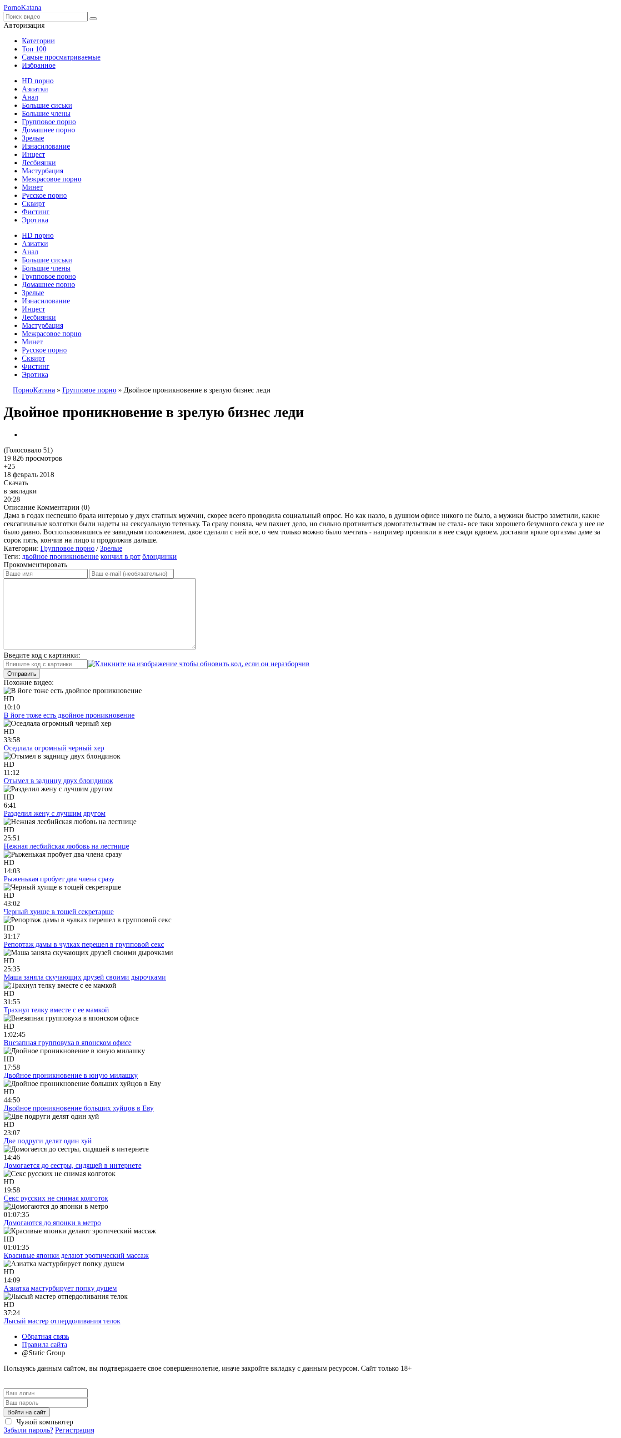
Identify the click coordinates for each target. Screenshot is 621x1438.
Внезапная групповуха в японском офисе (67, 1042)
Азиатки (35, 89)
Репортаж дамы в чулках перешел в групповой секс (84, 944)
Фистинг (36, 212)
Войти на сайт (26, 1412)
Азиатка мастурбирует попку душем (60, 1288)
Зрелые (33, 138)
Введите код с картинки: (42, 655)
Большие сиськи (47, 105)
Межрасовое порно (51, 179)
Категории (38, 41)
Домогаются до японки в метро (52, 1223)
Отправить (21, 673)
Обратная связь (45, 1336)
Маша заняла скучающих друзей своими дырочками (85, 977)
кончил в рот (120, 556)
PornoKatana (22, 7)
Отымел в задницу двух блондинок (58, 780)
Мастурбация (42, 171)
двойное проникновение (60, 556)
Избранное (38, 65)
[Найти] (93, 18)
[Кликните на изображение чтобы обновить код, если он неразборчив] (199, 664)
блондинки (159, 556)
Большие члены (46, 113)
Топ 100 (34, 49)
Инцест (33, 154)
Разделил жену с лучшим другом (54, 813)
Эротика (35, 220)
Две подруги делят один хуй (48, 1141)
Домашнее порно (48, 130)
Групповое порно (49, 122)
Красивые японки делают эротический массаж (76, 1255)
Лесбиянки (39, 162)
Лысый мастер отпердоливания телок (62, 1321)
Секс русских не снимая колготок (56, 1198)
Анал (30, 97)
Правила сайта (44, 1344)
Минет (32, 187)
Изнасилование (46, 146)
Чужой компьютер (44, 1422)
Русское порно (44, 195)
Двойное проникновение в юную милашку (71, 1075)
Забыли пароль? (28, 1430)
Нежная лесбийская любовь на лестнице (66, 846)
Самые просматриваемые (61, 57)
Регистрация (74, 1430)
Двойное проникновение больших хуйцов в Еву (79, 1108)
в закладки (20, 491)
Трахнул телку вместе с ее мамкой (56, 1010)
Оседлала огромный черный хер (54, 748)
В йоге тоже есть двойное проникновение (69, 715)
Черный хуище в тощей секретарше (59, 911)
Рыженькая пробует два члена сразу (59, 879)
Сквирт (33, 203)
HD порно (38, 81)
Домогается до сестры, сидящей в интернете (72, 1165)
